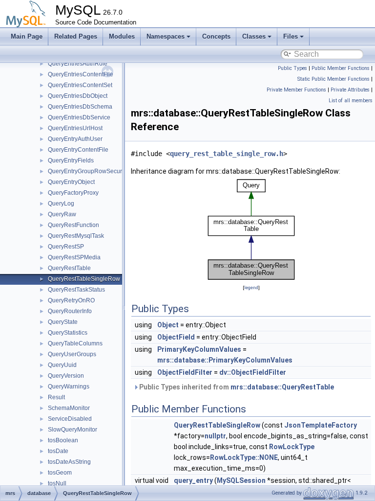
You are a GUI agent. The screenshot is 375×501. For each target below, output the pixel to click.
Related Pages (75, 36)
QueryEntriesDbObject (77, 95)
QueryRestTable (69, 268)
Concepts (216, 36)
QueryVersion (66, 375)
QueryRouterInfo (70, 311)
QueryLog (61, 203)
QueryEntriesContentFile (80, 74)
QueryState (63, 322)
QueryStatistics (67, 332)
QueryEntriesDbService (79, 117)
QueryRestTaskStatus (76, 289)
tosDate (58, 451)
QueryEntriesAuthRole (77, 63)
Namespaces (165, 36)
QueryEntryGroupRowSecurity (88, 171)
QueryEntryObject (71, 182)
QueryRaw (62, 214)
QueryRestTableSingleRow (84, 278)
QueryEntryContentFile (78, 149)
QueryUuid (62, 365)
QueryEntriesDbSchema (80, 106)
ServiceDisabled (70, 418)
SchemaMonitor (69, 408)
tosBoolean (63, 440)
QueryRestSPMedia (74, 257)
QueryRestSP (66, 246)
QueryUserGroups (72, 354)
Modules (122, 36)
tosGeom (60, 472)
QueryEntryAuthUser (75, 139)
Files (290, 36)
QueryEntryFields (71, 160)
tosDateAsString (69, 461)
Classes (254, 36)
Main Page (26, 36)
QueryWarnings (68, 386)
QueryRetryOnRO (71, 300)
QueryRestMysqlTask (76, 235)
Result (56, 397)
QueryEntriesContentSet (80, 85)
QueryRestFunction (73, 225)
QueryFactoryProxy (73, 192)
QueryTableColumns (75, 343)
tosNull (57, 483)
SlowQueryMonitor (72, 429)
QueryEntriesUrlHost (75, 128)
